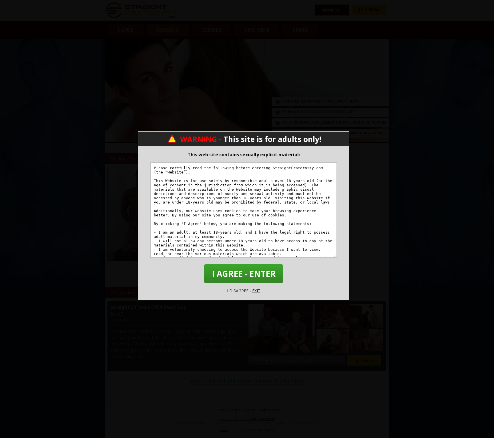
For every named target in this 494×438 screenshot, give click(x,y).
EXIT (256, 290)
